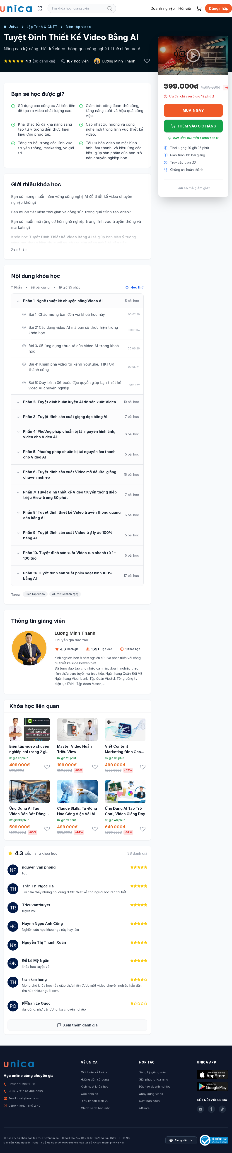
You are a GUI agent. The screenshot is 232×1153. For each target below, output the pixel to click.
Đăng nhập (218, 8)
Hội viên (185, 8)
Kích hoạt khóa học (95, 1086)
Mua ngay (193, 110)
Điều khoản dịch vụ (94, 1101)
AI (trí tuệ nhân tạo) (65, 594)
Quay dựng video (151, 1094)
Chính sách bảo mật (95, 1108)
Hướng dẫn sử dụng (95, 1079)
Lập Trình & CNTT (42, 27)
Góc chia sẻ (89, 1094)
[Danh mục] (39, 8)
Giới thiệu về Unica (94, 1072)
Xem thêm (19, 249)
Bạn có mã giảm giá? (193, 188)
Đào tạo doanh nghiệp (155, 1086)
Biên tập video (78, 27)
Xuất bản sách (149, 1101)
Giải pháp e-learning (153, 1079)
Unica (14, 26)
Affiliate (144, 1108)
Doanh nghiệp (162, 8)
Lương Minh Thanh (118, 61)
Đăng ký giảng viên (152, 1072)
